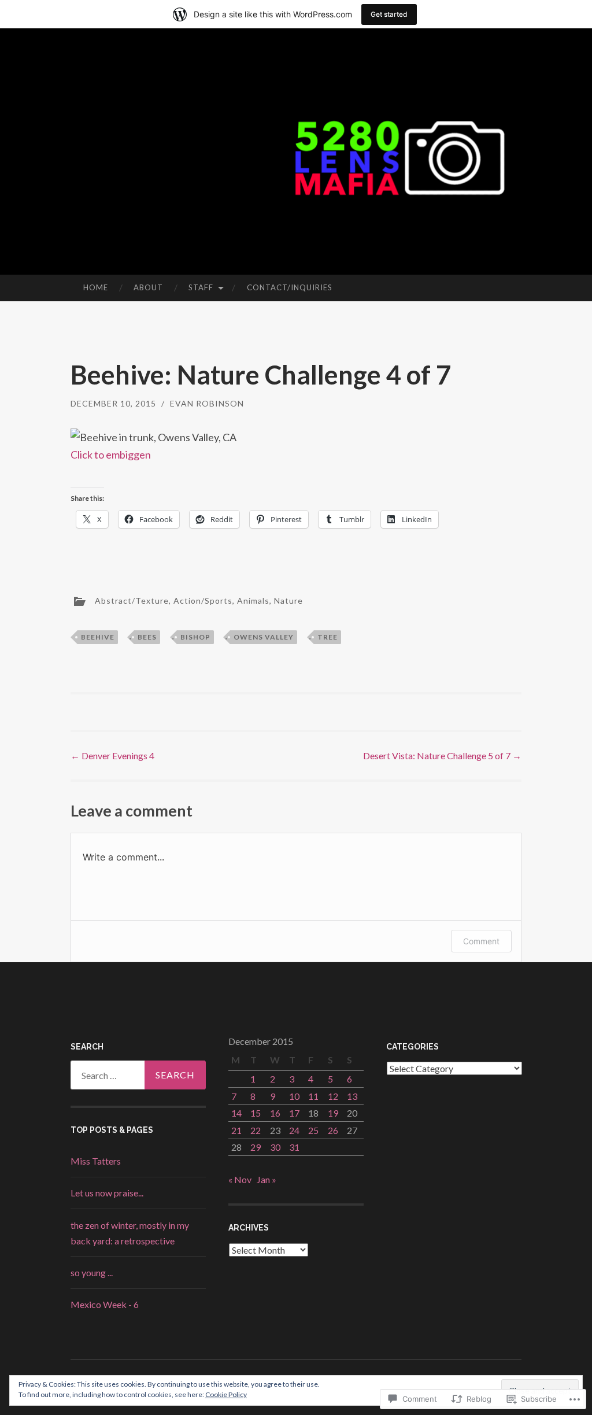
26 (333, 1130)
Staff (200, 287)
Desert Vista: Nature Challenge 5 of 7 (442, 755)
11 (313, 1096)
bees (147, 637)
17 (294, 1112)
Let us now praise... (107, 1192)
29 (255, 1146)
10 (294, 1096)
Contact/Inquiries (289, 287)
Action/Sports (202, 600)
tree (327, 637)
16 (275, 1112)
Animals (253, 600)
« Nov (239, 1179)
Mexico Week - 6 (105, 1304)
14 (236, 1112)
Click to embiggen (111, 454)
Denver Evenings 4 (112, 755)
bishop (195, 637)
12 (333, 1096)
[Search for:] (138, 1075)
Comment (481, 941)
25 (313, 1130)
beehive (97, 637)
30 (275, 1146)
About (148, 287)
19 (333, 1112)
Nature (288, 600)
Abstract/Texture (132, 600)
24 (294, 1130)
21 (236, 1130)
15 (255, 1112)
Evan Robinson (207, 403)
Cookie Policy (226, 1394)
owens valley (264, 637)
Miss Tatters (96, 1160)
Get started (389, 14)
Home (95, 287)
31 (294, 1146)
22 (255, 1130)
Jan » (266, 1179)
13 (352, 1096)
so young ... (92, 1272)
